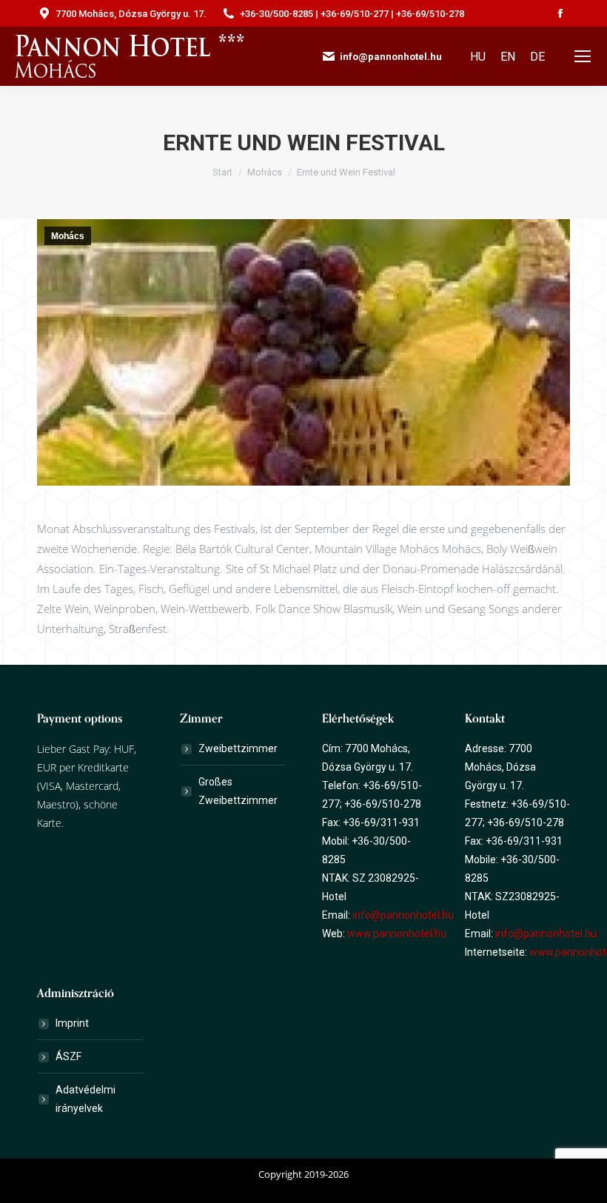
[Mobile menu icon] (582, 56)
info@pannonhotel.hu (403, 915)
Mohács (67, 236)
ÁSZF (68, 1056)
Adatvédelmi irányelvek (85, 1099)
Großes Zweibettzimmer (238, 791)
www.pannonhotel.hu (396, 933)
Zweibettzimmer (238, 748)
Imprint (72, 1023)
